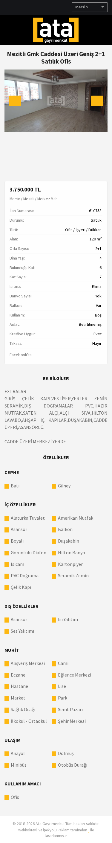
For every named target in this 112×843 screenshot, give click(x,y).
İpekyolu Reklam (56, 829)
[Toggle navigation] (105, 29)
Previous (15, 100)
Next (97, 100)
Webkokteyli (28, 829)
